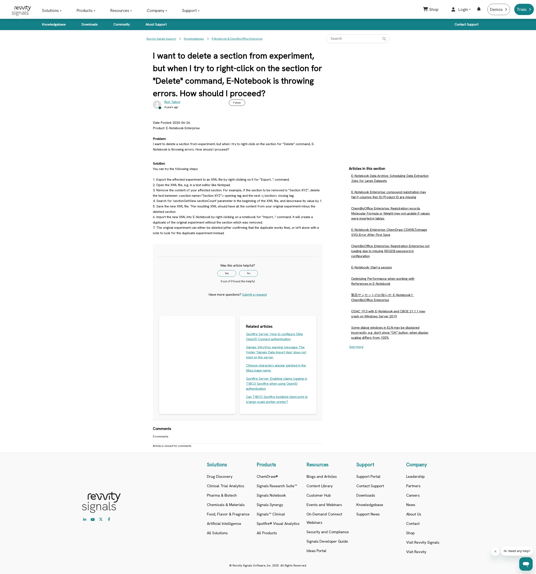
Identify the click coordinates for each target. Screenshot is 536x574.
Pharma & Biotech (222, 495)
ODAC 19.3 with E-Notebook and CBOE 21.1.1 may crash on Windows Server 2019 (388, 313)
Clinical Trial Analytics (225, 485)
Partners (413, 485)
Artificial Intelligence (224, 523)
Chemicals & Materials (226, 504)
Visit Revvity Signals (422, 542)
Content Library (320, 485)
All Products (267, 533)
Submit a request (254, 294)
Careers (413, 495)
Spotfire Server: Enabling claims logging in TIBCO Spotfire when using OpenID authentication (276, 383)
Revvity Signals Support (161, 39)
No (248, 273)
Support (189, 10)
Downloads (89, 24)
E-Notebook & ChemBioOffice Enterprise (237, 39)
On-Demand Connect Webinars (324, 518)
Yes (227, 273)
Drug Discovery (219, 476)
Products (84, 10)
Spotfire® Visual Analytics (278, 523)
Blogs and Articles (322, 476)
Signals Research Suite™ (277, 485)
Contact (413, 523)
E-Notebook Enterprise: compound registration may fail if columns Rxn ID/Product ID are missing (388, 194)
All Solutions (217, 533)
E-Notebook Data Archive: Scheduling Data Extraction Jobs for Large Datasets (390, 178)
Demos (496, 9)
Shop (410, 533)
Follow (237, 102)
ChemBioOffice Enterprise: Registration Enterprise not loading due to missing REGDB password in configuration (390, 251)
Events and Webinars (324, 504)
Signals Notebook (271, 495)
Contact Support (466, 24)
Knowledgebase (54, 24)
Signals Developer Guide (327, 541)
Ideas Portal (316, 550)
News (410, 504)
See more (356, 347)
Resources (119, 10)
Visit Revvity (416, 551)
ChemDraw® (267, 476)
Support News (368, 514)
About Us (413, 514)
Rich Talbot (172, 102)
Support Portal (368, 476)
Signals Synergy (270, 504)
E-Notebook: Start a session (371, 267)
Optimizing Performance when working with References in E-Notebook (382, 281)
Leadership (415, 476)
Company (155, 10)
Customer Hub (319, 495)
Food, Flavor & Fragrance (228, 514)
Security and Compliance (328, 531)
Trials (522, 9)
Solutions (50, 10)
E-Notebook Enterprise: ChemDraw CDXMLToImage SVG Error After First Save (389, 232)
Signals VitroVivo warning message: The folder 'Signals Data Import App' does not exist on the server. (276, 352)
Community (121, 24)
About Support (156, 24)
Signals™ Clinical (271, 514)
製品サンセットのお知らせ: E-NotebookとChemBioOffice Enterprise (382, 297)
